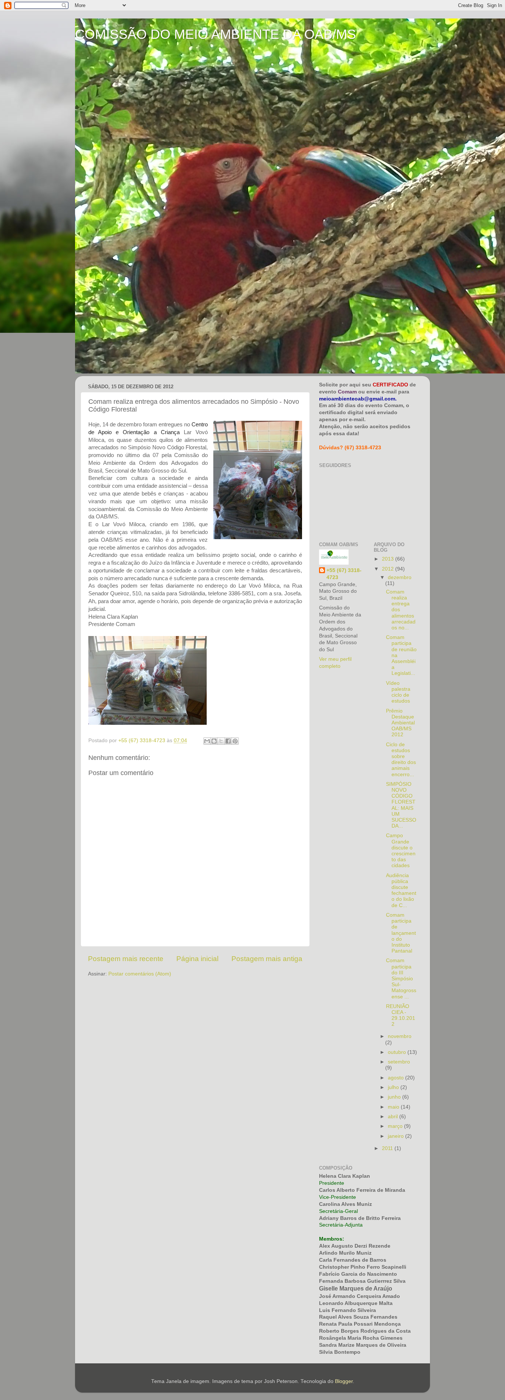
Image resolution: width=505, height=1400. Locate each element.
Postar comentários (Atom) (139, 974)
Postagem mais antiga (266, 959)
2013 (388, 559)
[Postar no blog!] (214, 741)
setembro (399, 1062)
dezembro (399, 577)
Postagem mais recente (125, 959)
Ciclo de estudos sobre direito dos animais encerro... (401, 759)
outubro (397, 1052)
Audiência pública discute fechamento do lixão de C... (401, 890)
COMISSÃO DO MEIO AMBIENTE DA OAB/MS (215, 34)
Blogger (344, 1381)
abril (393, 1116)
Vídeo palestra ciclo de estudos (398, 692)
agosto (396, 1078)
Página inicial (197, 959)
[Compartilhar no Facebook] (228, 741)
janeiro (396, 1136)
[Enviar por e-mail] (207, 741)
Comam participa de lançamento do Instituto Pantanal (401, 933)
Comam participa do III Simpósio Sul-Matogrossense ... (401, 978)
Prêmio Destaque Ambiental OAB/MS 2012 (400, 723)
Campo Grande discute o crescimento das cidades (401, 850)
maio (394, 1107)
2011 (388, 1148)
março (396, 1126)
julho (394, 1087)
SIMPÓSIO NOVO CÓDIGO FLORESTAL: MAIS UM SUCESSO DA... (401, 805)
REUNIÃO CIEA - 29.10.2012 (400, 1015)
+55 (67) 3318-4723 (344, 574)
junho (395, 1097)
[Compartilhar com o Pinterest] (235, 741)
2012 (388, 569)
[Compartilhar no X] (221, 741)
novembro (399, 1036)
